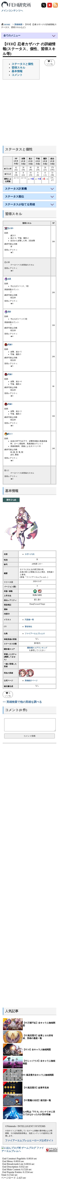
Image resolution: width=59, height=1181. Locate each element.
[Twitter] (44, 5)
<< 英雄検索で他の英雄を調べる (22, 701)
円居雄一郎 (29, 620)
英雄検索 (18, 24)
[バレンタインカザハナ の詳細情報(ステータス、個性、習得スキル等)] (30, 673)
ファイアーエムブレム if (34, 633)
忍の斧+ (10, 228)
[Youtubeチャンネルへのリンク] (49, 5)
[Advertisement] (29, 113)
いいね (50, 62)
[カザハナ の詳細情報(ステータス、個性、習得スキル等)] (22, 673)
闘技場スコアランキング (37, 648)
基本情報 (17, 71)
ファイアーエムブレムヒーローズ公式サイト (29, 1140)
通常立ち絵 (11, 500)
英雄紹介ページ (31, 680)
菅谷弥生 (28, 626)
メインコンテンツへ (12, 10)
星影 (9, 312)
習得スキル (18, 67)
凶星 (9, 279)
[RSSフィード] (55, 5)
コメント (17, 74)
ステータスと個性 (22, 63)
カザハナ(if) (29, 554)
